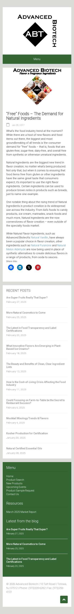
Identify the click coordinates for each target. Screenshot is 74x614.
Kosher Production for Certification (27, 433)
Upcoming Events (16, 487)
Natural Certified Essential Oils (24, 448)
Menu (37, 59)
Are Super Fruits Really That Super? (27, 297)
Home (9, 476)
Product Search (15, 479)
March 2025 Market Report (21, 512)
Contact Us (12, 494)
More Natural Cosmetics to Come (25, 312)
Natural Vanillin (39, 237)
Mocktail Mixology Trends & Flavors (27, 418)
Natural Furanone (41, 245)
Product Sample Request (20, 490)
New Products (14, 483)
